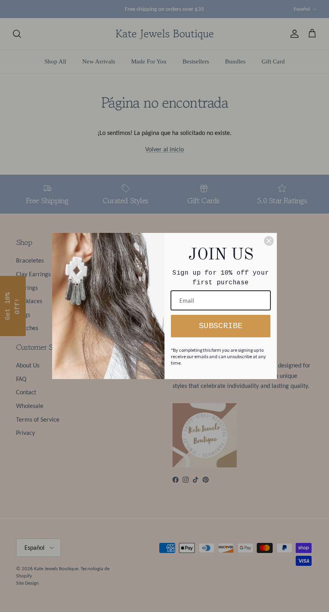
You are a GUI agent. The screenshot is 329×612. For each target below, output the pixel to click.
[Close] (269, 241)
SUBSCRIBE (220, 325)
